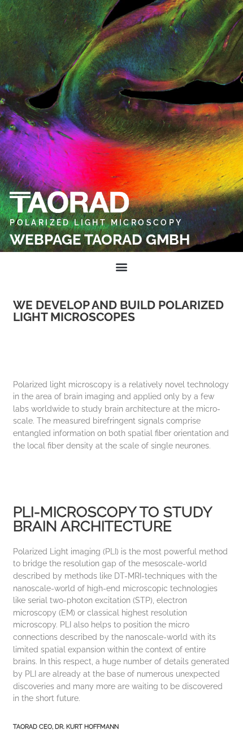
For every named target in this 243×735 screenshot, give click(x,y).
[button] (121, 267)
